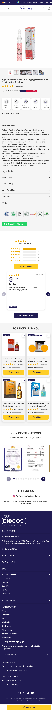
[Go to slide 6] (26, 479)
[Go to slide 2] (16, 479)
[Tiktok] (28, 692)
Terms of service (36, 701)
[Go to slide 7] (28, 479)
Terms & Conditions (9, 634)
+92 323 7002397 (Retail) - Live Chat (19, 666)
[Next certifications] (43, 479)
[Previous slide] (4, 294)
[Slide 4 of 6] (29, 72)
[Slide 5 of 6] (35, 72)
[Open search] (8, 8)
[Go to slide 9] (33, 479)
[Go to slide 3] (18, 479)
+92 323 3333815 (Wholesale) (16, 671)
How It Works (8, 177)
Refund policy (15, 701)
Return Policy (6, 638)
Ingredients (7, 171)
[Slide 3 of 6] (23, 72)
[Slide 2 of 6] (16, 72)
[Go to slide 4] (21, 479)
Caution (6, 196)
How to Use (7, 184)
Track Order (6, 626)
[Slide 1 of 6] (10, 72)
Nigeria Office (10, 562)
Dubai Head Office (12, 537)
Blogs (4, 611)
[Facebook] (19, 692)
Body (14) (5, 586)
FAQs (4, 203)
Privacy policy (7, 630)
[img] (14, 275)
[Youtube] (32, 692)
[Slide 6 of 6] (41, 72)
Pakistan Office (11, 549)
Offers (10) (6, 594)
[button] (8, 86)
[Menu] (3, 8)
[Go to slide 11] (38, 479)
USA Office (9, 556)
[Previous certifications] (9, 479)
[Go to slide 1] (14, 479)
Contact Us (6, 615)
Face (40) (5, 582)
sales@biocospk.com (13, 680)
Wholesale (6, 622)
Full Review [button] (13, 307)
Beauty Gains (8, 125)
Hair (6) (4, 590)
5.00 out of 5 (32, 241)
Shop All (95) (7, 578)
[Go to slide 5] (23, 479)
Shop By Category (9, 574)
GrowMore (41, 698)
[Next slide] (48, 294)
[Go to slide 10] (35, 479)
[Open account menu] (43, 8)
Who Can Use (8, 190)
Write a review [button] (26, 266)
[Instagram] (23, 692)
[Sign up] (46, 654)
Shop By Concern (8, 600)
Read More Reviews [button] (26, 315)
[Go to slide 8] (31, 479)
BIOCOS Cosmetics (21, 698)
